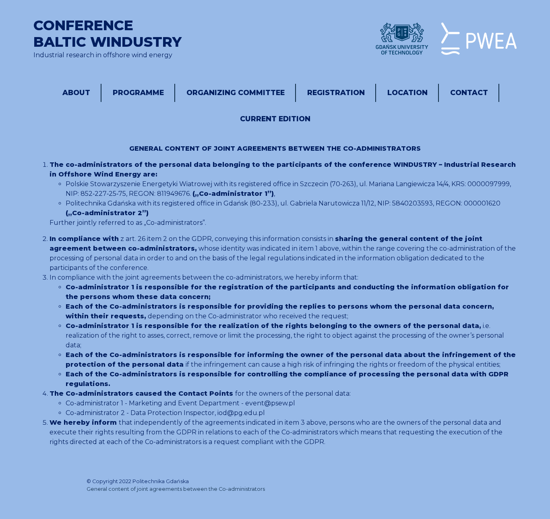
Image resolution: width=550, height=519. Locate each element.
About (76, 92)
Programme (138, 92)
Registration (336, 92)
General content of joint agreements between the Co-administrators (176, 489)
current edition (275, 118)
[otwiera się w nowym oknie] (402, 39)
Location (407, 92)
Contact (469, 92)
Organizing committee (235, 92)
